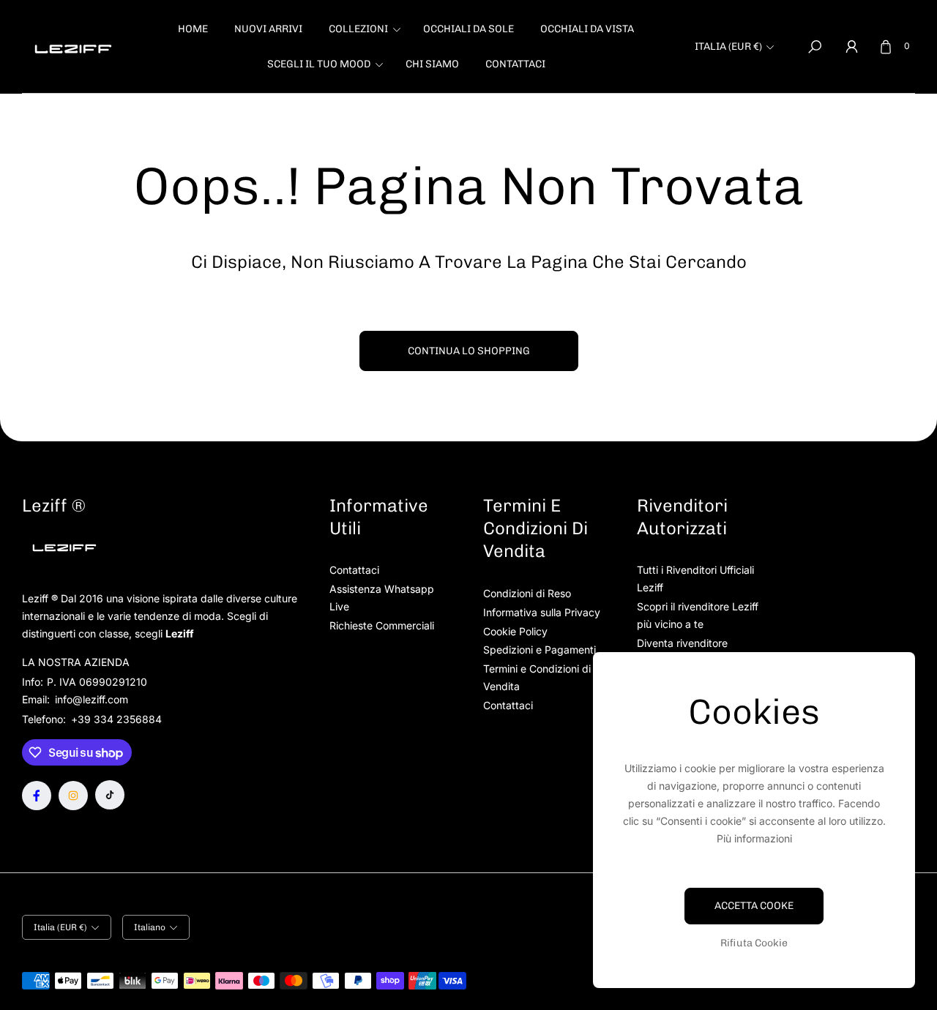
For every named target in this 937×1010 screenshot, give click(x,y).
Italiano (149, 927)
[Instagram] (73, 795)
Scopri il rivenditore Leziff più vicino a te (697, 615)
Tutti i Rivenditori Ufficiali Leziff (695, 579)
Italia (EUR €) (728, 46)
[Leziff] (73, 46)
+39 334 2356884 (116, 719)
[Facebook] (36, 795)
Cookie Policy (515, 631)
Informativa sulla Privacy (541, 612)
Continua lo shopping (469, 351)
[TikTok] (109, 794)
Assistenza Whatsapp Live (381, 598)
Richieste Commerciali (381, 625)
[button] (363, 29)
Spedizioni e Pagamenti (539, 649)
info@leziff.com (90, 699)
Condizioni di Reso (527, 593)
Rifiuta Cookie (754, 943)
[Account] (851, 47)
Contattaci (354, 570)
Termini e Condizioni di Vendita (537, 677)
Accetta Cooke (754, 905)
